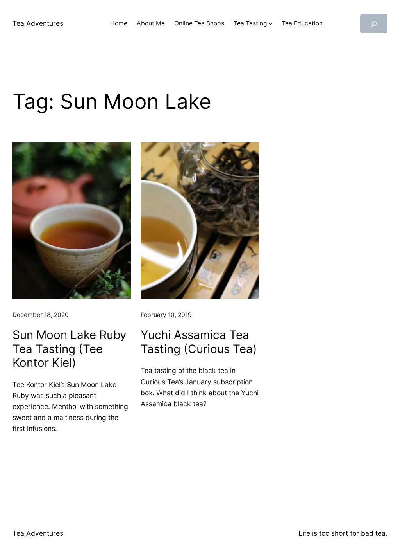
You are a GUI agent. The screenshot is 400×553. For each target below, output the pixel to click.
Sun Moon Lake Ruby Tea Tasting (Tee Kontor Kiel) (69, 348)
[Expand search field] (374, 23)
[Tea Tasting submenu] (270, 23)
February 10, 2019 (166, 315)
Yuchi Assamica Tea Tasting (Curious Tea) (199, 342)
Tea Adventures (37, 23)
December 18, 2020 (40, 315)
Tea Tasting (250, 23)
